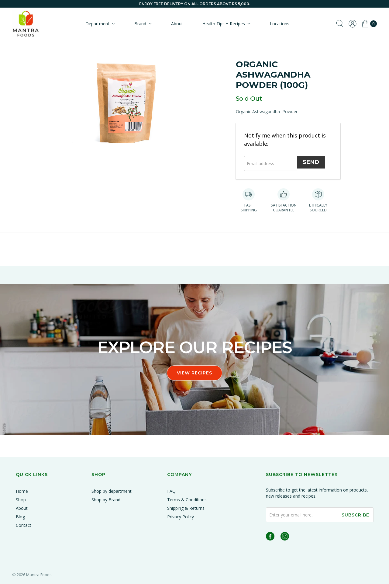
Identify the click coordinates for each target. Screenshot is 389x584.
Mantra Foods (39, 574)
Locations (279, 23)
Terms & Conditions (187, 499)
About (177, 23)
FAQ (171, 491)
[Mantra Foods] (26, 23)
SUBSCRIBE (355, 515)
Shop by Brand (105, 499)
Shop (21, 499)
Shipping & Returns (186, 508)
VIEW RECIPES (194, 373)
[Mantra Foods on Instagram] (285, 537)
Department (97, 23)
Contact (23, 525)
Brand (140, 23)
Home (22, 491)
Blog (20, 517)
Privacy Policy (180, 517)
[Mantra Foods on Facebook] (270, 537)
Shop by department (111, 491)
